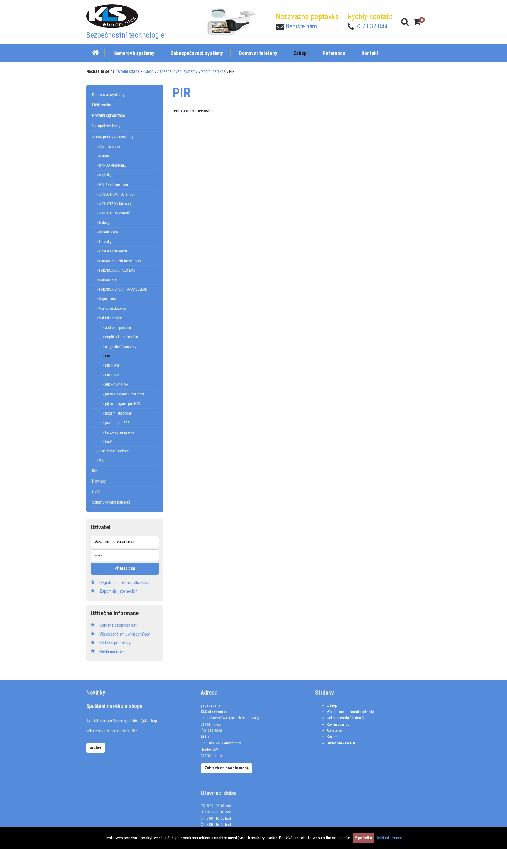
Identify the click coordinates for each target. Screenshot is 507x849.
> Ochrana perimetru (112, 251)
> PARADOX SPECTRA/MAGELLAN (122, 289)
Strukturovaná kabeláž (111, 502)
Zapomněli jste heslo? (118, 591)
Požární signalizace (108, 115)
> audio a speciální (116, 327)
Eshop (148, 71)
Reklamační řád (338, 724)
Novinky (99, 481)
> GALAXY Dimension (112, 184)
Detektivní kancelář (341, 743)
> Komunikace (107, 232)
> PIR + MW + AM (115, 384)
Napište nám (301, 26)
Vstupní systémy (106, 126)
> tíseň (107, 441)
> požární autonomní (117, 413)
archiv (95, 747)
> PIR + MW (111, 375)
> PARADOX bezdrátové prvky (119, 261)
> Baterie (103, 156)
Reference (334, 730)
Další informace (389, 837)
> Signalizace (106, 299)
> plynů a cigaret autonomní (123, 394)
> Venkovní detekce (111, 308)
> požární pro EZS (115, 422)
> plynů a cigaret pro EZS (121, 403)
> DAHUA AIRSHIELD (112, 165)
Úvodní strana (127, 71)
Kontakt (333, 737)
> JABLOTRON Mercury (114, 203)
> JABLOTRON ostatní (113, 213)
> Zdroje (103, 461)
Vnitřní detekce (213, 71)
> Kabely (103, 222)
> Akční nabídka (108, 146)
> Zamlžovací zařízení (113, 451)
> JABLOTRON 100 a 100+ (116, 194)
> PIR (106, 356)
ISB (95, 470)
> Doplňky (104, 175)
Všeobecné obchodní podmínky (350, 712)
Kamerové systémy (108, 94)
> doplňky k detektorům (120, 337)
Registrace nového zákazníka (124, 582)
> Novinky (104, 242)
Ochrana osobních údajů (345, 718)
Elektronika (101, 104)
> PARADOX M (107, 280)
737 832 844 (372, 26)
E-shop (332, 705)
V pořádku (363, 837)
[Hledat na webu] (405, 22)
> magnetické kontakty (119, 346)
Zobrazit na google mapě (227, 768)
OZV (96, 491)
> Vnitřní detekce (109, 318)
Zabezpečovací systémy (177, 71)
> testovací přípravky (118, 432)
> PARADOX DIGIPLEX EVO (116, 270)
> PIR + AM (110, 365)
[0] (417, 22)
